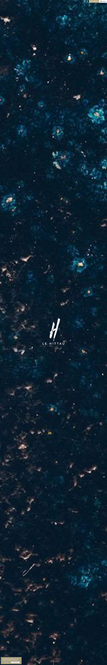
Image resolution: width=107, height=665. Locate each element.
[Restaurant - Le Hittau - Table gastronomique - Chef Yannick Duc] (53, 332)
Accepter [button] (15, 662)
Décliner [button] (7, 662)
